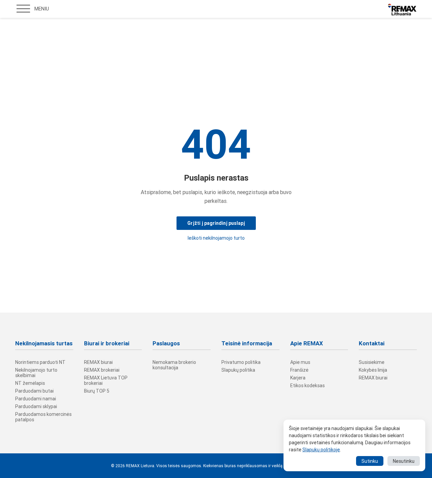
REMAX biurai (98, 362)
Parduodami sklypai (36, 406)
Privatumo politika (241, 362)
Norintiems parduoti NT (40, 362)
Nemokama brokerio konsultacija (174, 365)
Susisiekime (371, 362)
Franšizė (299, 370)
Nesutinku (403, 461)
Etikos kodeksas (307, 385)
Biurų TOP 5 (96, 391)
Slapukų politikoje (321, 449)
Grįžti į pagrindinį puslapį (216, 223)
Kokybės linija (373, 370)
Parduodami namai (35, 398)
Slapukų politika (238, 370)
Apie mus (300, 362)
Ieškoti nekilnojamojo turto (216, 238)
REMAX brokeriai (101, 370)
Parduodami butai (34, 391)
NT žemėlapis (30, 383)
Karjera (297, 377)
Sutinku (369, 461)
